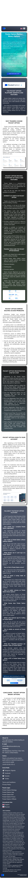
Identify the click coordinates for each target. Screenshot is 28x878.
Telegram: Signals (10, 770)
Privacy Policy (6, 784)
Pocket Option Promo (8, 797)
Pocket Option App (8, 792)
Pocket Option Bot (8, 794)
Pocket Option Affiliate (9, 799)
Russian (7, 807)
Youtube (7, 776)
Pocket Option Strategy (9, 790)
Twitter (7, 779)
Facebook (7, 773)
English (7, 804)
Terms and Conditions (9, 782)
